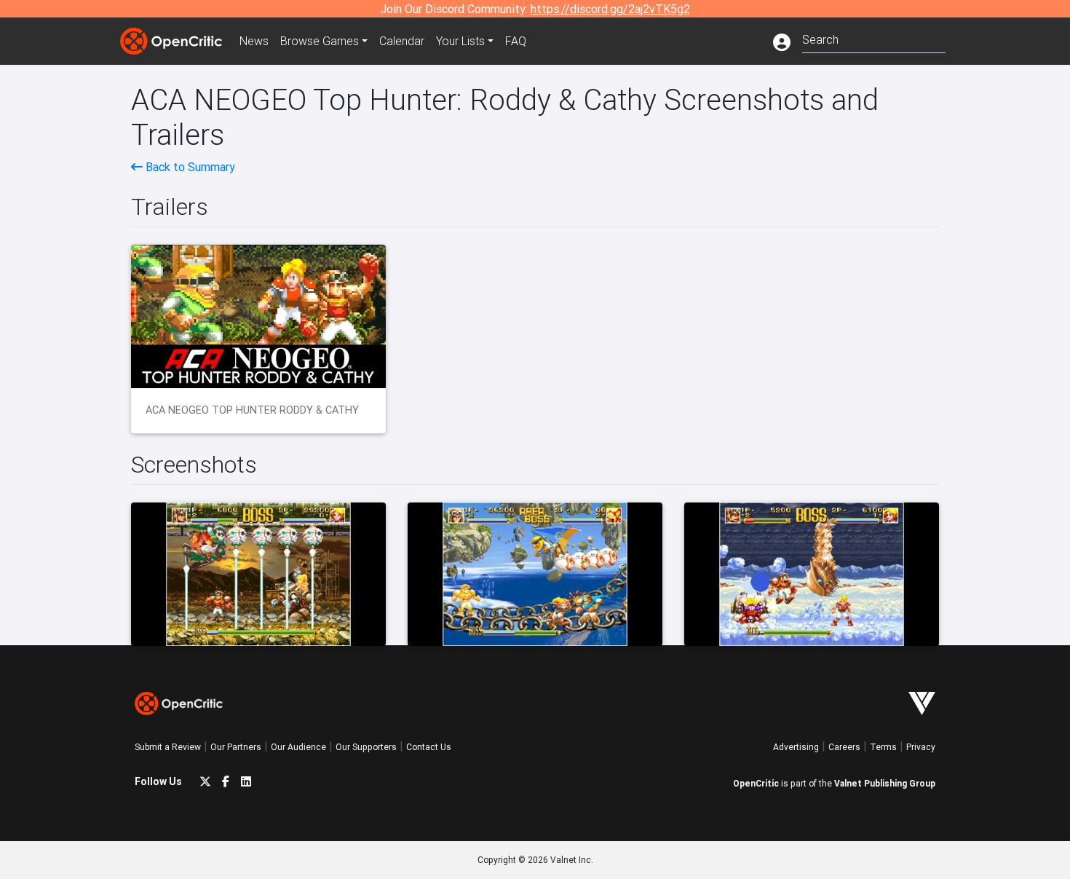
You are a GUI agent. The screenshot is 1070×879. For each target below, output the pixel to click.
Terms (883, 746)
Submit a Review (168, 746)
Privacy (920, 746)
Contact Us (428, 746)
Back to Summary (189, 166)
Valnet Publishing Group (884, 783)
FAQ (515, 40)
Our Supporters (366, 746)
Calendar (401, 40)
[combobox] (874, 38)
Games (319, 40)
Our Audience (298, 746)
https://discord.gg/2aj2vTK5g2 (610, 8)
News (254, 40)
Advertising (796, 746)
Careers (844, 746)
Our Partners (235, 746)
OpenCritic (756, 783)
